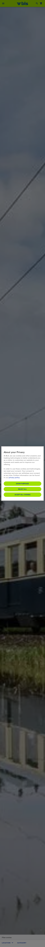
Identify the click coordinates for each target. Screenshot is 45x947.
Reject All (22, 489)
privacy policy (14, 477)
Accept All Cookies (22, 494)
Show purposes (22, 483)
